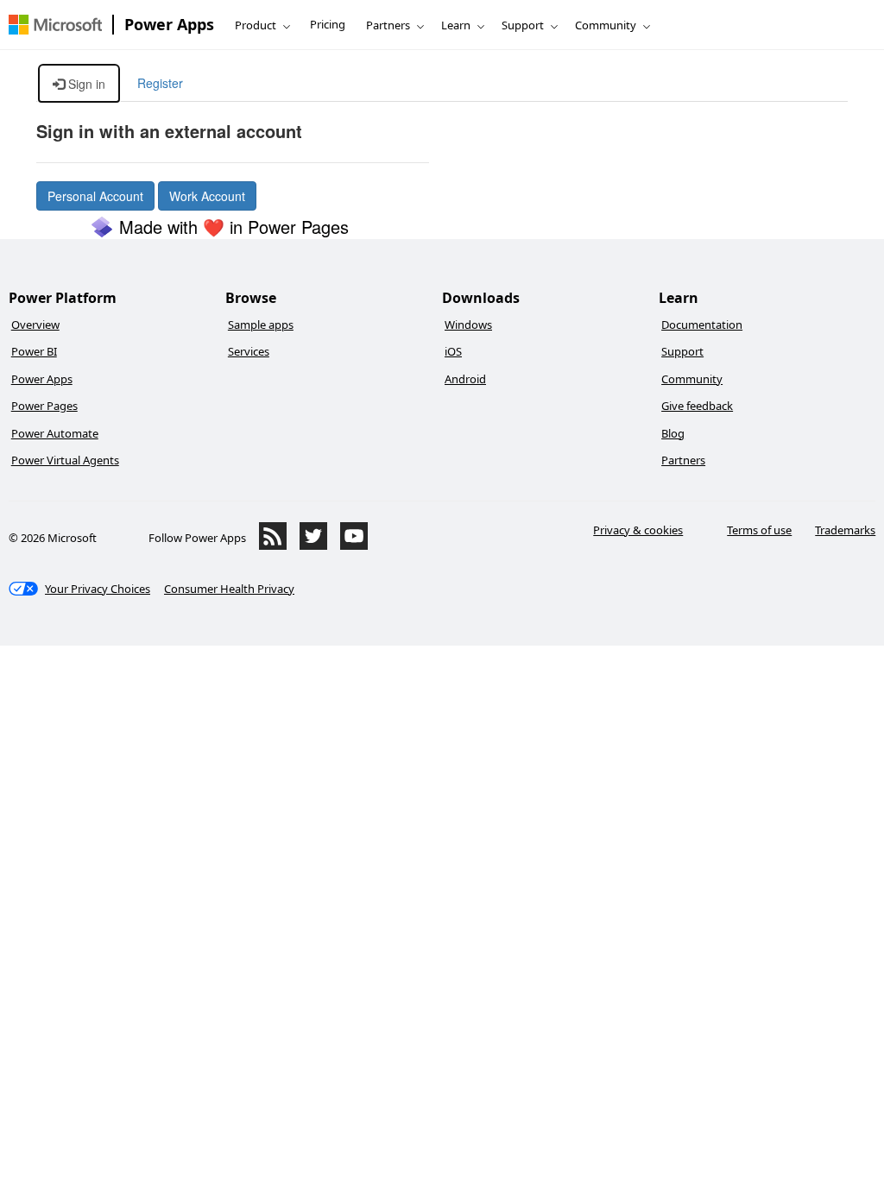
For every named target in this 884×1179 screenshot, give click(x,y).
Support (523, 25)
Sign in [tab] (85, 83)
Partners (388, 25)
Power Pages (44, 405)
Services (248, 351)
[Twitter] (313, 545)
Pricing (327, 24)
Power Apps (169, 24)
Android (465, 379)
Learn (455, 25)
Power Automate (54, 433)
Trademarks (845, 530)
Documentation (701, 324)
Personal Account (95, 196)
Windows (468, 324)
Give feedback (697, 405)
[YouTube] (354, 545)
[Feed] (273, 545)
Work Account (207, 196)
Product (255, 25)
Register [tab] (160, 82)
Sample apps (261, 324)
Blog (673, 433)
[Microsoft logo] (55, 25)
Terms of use (759, 530)
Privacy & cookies (638, 530)
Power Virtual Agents (65, 460)
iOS (453, 351)
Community (605, 25)
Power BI (34, 351)
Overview (35, 324)
